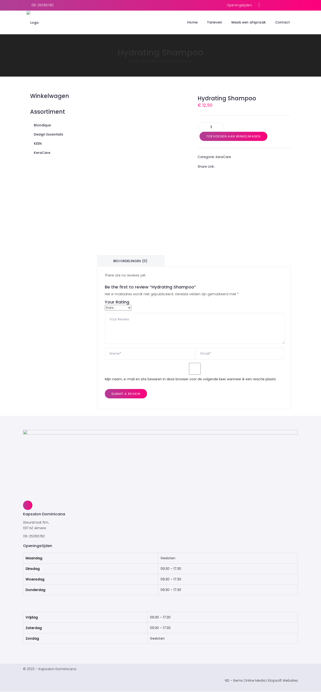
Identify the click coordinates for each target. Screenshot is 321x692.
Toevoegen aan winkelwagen (233, 136)
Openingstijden (239, 5)
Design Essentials (48, 134)
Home (192, 22)
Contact (282, 22)
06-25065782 (42, 5)
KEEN (38, 143)
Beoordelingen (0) (130, 261)
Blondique (42, 125)
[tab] (130, 261)
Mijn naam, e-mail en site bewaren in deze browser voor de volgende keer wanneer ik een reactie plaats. (190, 379)
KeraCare (149, 61)
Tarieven (214, 22)
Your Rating (117, 302)
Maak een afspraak (248, 22)
